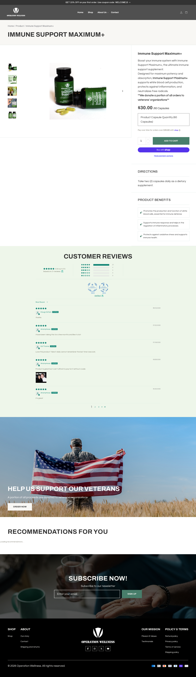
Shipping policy (172, 652)
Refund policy (171, 636)
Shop (10, 636)
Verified (97, 296)
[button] (102, 12)
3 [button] (98, 407)
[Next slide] (123, 91)
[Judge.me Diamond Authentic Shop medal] (92, 287)
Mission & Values (149, 636)
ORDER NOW (20, 507)
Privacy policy (171, 641)
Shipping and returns (30, 647)
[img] (41, 308)
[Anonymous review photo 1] (41, 377)
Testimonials (147, 641)
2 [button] (95, 407)
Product (20, 26)
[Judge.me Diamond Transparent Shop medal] (103, 287)
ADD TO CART (171, 141)
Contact (24, 641)
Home (11, 26)
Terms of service (173, 647)
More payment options (163, 156)
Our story (25, 636)
